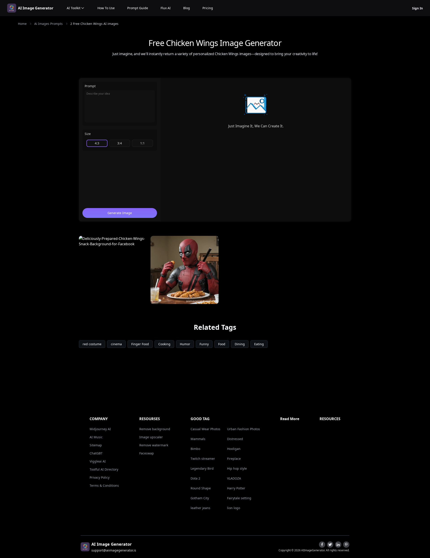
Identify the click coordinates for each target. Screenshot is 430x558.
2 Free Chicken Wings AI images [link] (94, 24)
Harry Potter (236, 488)
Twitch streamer (203, 458)
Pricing (207, 8)
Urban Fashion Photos (243, 429)
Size (88, 134)
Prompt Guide (137, 8)
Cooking (164, 344)
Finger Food (140, 344)
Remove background (154, 429)
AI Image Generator (35, 8)
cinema (116, 344)
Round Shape (201, 488)
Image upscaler (151, 437)
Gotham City (200, 498)
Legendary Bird (202, 468)
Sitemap (96, 445)
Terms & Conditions (104, 485)
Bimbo (195, 449)
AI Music (96, 437)
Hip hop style (237, 468)
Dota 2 (195, 478)
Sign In (417, 8)
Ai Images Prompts (48, 24)
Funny (204, 344)
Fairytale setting (239, 498)
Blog (186, 8)
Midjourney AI (100, 429)
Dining (240, 344)
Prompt (90, 86)
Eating (259, 344)
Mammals (198, 439)
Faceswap (146, 453)
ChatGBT (96, 453)
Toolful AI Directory (104, 469)
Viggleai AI (98, 461)
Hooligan (234, 449)
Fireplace (234, 458)
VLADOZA (234, 478)
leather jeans (200, 508)
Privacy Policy (100, 477)
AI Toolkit (73, 8)
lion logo (233, 508)
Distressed (235, 439)
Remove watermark (153, 445)
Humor (185, 344)
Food (221, 344)
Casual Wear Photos (205, 429)
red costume (92, 344)
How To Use (106, 8)
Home (22, 24)
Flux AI (166, 8)
